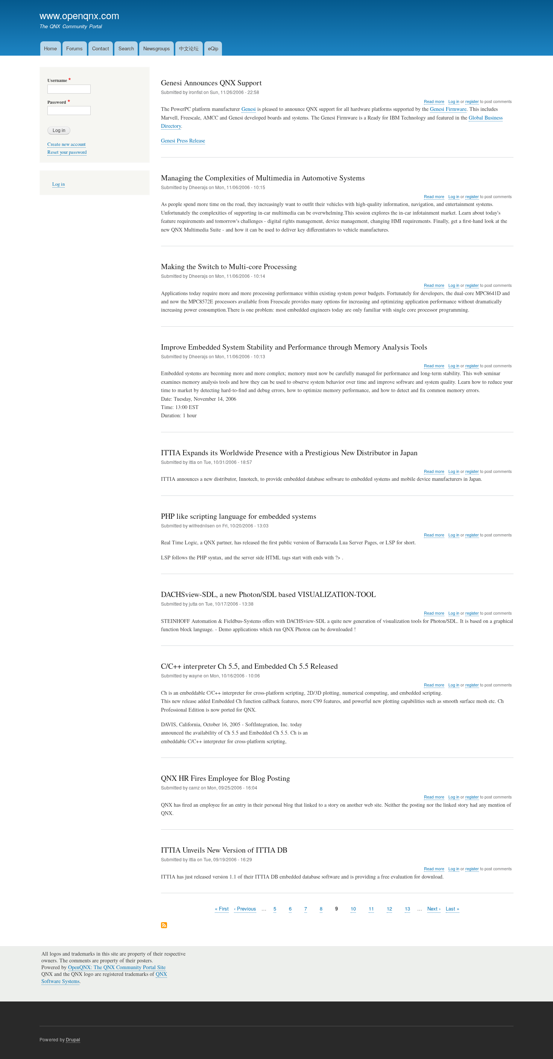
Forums (74, 48)
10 (353, 908)
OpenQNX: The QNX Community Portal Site (117, 967)
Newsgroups (156, 48)
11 (371, 908)
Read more (434, 101)
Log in (453, 101)
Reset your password (67, 152)
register (472, 101)
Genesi (249, 108)
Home (50, 48)
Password (56, 102)
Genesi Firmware (448, 108)
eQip (213, 48)
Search (126, 48)
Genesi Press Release (183, 140)
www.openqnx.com (79, 15)
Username (57, 80)
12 (389, 908)
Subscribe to (164, 925)
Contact (100, 48)
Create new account (66, 144)
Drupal (73, 1039)
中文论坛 (189, 48)
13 (407, 908)
